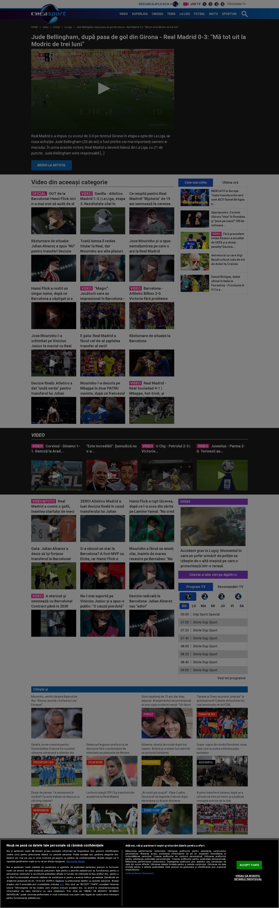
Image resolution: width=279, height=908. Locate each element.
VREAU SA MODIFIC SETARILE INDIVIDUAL (248, 877)
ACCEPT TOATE (249, 865)
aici (62, 884)
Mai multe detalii (75, 861)
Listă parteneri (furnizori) (139, 873)
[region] (139, 873)
